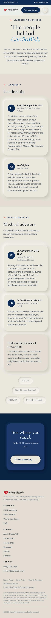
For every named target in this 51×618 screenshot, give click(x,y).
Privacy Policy (8, 580)
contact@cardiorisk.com (13, 571)
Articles (6, 551)
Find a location (9, 514)
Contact (7, 556)
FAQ (5, 523)
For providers (9, 538)
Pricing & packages (11, 519)
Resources (7, 547)
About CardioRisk (10, 534)
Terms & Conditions (35, 580)
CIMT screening (10, 510)
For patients (8, 543)
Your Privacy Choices (10, 584)
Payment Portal (41, 2)
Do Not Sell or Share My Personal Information (18, 587)
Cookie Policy (20, 580)
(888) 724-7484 (10, 566)
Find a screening (30, 10)
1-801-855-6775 (10, 2)
